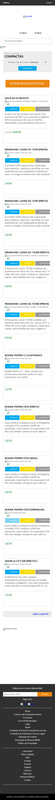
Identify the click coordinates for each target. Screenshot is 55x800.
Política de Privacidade (27, 743)
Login (49, 3)
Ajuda (27, 727)
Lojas (27, 724)
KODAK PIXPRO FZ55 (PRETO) (22, 407)
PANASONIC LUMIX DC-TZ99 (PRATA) (26, 149)
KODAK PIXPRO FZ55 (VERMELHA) (24, 509)
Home (7, 54)
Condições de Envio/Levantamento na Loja (27, 731)
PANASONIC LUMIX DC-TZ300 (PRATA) (27, 304)
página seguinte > (41, 614)
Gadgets (27, 767)
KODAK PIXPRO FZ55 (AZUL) (21, 458)
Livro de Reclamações (27, 721)
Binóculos (27, 774)
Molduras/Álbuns (27, 777)
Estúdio (27, 761)
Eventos (27, 764)
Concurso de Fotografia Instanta (27, 715)
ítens (23, 33)
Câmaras (15, 54)
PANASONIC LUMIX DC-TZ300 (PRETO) (27, 252)
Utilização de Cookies (27, 737)
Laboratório (28, 751)
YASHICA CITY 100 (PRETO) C (21, 561)
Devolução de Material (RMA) (27, 740)
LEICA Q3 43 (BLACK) (16, 98)
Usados (27, 780)
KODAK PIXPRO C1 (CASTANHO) (23, 355)
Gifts (27, 758)
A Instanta (27, 718)
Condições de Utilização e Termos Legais (27, 734)
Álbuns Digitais (27, 755)
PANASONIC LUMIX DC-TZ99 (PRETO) (26, 201)
